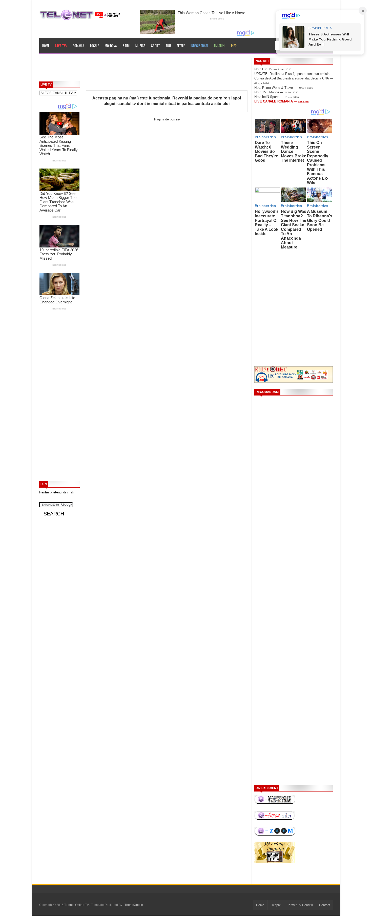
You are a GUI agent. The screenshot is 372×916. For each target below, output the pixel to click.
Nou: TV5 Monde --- (276, 92)
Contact (324, 905)
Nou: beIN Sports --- (276, 97)
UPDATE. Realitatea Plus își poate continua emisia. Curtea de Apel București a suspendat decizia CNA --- (293, 78)
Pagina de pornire (167, 119)
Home (45, 45)
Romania (78, 45)
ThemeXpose (134, 905)
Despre (276, 905)
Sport (155, 45)
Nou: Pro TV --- (272, 69)
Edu (168, 45)
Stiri (126, 45)
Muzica (140, 45)
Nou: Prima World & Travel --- (283, 88)
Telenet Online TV (77, 905)
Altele (181, 45)
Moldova (111, 45)
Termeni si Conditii (300, 905)
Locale (94, 45)
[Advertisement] (156, 69)
